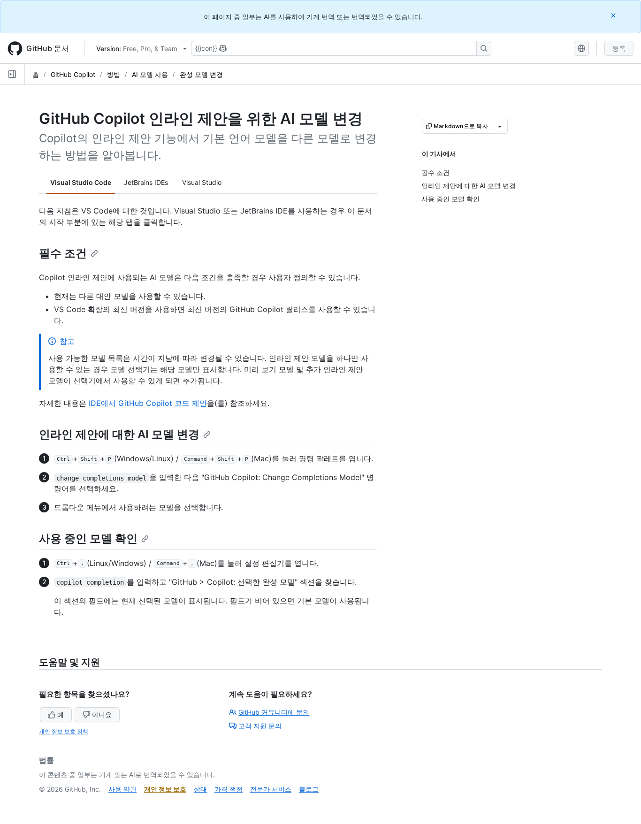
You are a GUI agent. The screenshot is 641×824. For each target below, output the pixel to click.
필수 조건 (63, 253)
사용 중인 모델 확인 (88, 538)
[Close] (614, 15)
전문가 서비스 (270, 789)
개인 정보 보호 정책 (63, 731)
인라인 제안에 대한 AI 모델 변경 (119, 434)
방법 (113, 74)
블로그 (309, 789)
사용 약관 (122, 789)
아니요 (102, 714)
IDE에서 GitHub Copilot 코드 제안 (148, 403)
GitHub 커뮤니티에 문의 (273, 712)
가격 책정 (228, 789)
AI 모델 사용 (150, 74)
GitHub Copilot (73, 74)
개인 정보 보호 (165, 789)
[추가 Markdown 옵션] (500, 126)
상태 (200, 789)
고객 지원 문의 (260, 726)
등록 (619, 48)
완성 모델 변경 (201, 74)
